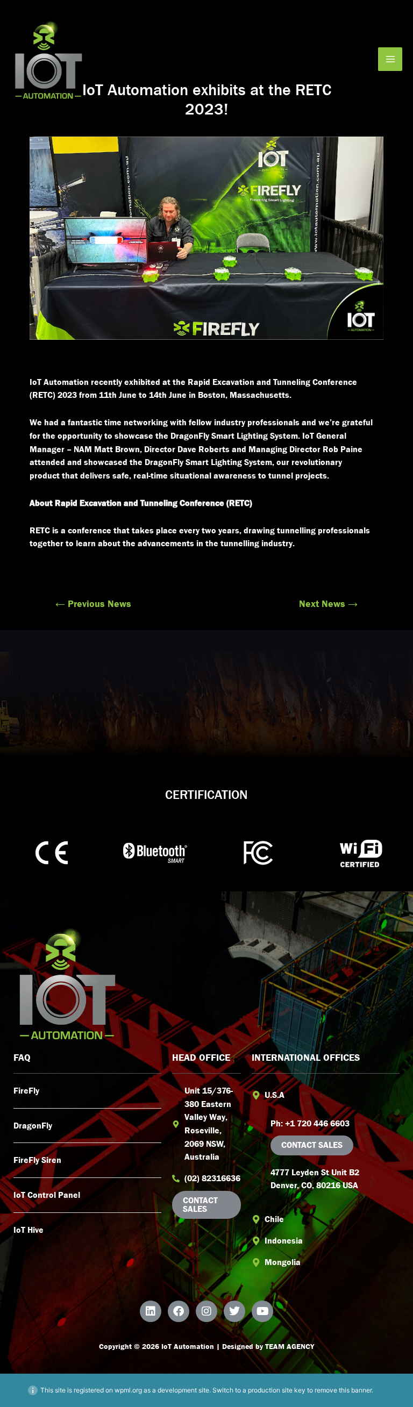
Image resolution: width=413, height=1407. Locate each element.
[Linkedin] (150, 1311)
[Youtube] (262, 1311)
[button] (326, 1095)
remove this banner (343, 1390)
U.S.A (274, 1095)
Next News (328, 603)
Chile (274, 1219)
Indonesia (284, 1240)
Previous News (93, 603)
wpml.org (128, 1390)
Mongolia (283, 1262)
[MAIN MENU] (390, 59)
